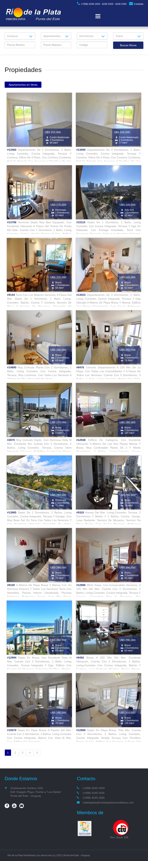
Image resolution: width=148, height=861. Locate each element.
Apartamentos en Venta (23, 84)
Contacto (138, 4)
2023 (59, 855)
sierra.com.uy (48, 855)
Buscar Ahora (128, 45)
